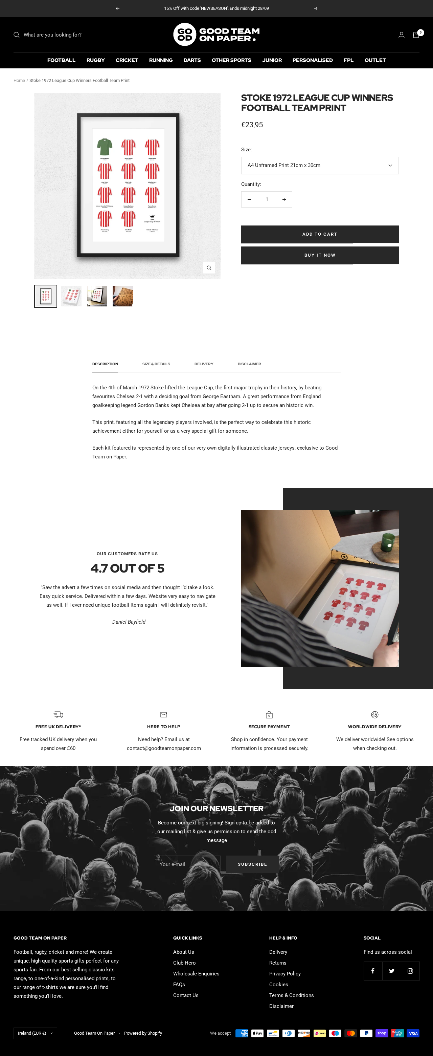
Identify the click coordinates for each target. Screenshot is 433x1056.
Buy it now (320, 255)
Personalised (313, 60)
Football (61, 60)
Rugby (96, 60)
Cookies (278, 985)
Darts (192, 60)
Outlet (375, 60)
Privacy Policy (285, 974)
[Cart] (416, 35)
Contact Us (186, 995)
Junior (272, 60)
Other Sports (231, 60)
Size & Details (156, 364)
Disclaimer (249, 364)
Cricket (127, 60)
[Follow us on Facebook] (373, 971)
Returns (278, 963)
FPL (349, 60)
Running (161, 60)
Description (105, 364)
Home (19, 80)
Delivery (204, 364)
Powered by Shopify (143, 1033)
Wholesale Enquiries (196, 974)
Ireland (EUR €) (32, 1033)
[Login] (401, 35)
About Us (183, 952)
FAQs (179, 985)
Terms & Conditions (291, 995)
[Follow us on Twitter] (391, 971)
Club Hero (184, 963)
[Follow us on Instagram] (410, 971)
